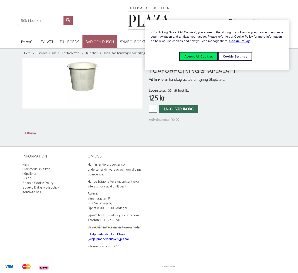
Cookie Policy (239, 41)
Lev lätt (46, 42)
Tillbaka (30, 133)
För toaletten (70, 53)
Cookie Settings (235, 56)
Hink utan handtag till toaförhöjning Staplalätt (133, 53)
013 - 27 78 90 (110, 220)
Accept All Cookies (198, 56)
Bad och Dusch (100, 42)
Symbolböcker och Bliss (143, 42)
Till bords (69, 42)
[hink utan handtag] (82, 83)
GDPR (114, 246)
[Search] (68, 19)
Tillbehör (92, 53)
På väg (27, 42)
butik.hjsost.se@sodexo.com (118, 215)
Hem (27, 53)
